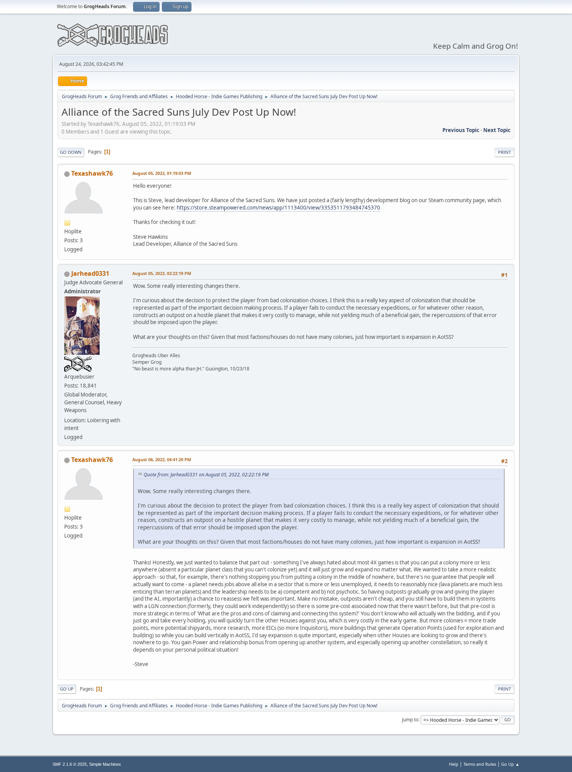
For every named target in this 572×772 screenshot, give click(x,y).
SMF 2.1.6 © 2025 (70, 764)
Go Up (67, 689)
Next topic (497, 130)
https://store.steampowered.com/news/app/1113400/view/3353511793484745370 (278, 207)
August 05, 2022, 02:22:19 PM (161, 273)
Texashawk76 (92, 173)
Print (504, 152)
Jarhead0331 (90, 273)
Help (453, 764)
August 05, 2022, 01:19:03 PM (161, 173)
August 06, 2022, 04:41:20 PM (161, 459)
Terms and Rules (479, 764)
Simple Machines (105, 764)
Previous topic (460, 130)
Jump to (410, 719)
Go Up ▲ (510, 764)
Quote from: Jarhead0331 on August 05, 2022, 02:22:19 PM (206, 474)
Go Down (71, 152)
